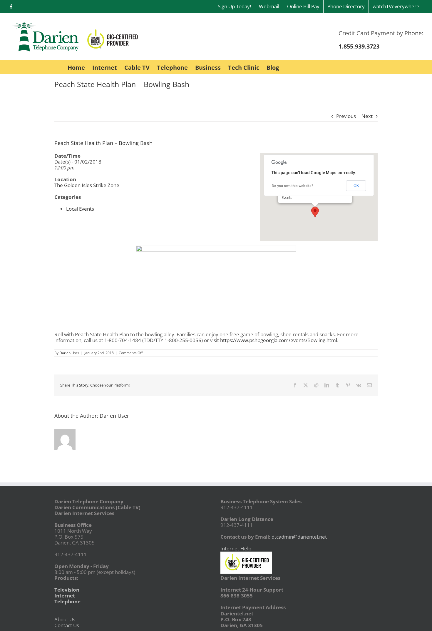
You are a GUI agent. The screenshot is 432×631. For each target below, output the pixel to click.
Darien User (69, 352)
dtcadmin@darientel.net (299, 536)
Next (367, 116)
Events (287, 197)
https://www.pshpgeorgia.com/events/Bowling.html (278, 340)
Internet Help (235, 548)
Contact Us (66, 625)
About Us (64, 619)
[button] (315, 212)
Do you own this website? (292, 186)
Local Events (80, 208)
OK (356, 185)
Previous (346, 116)
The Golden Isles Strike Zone (86, 185)
